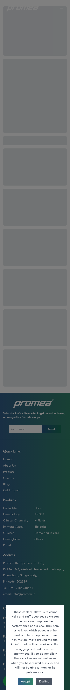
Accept (25, 681)
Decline (44, 681)
